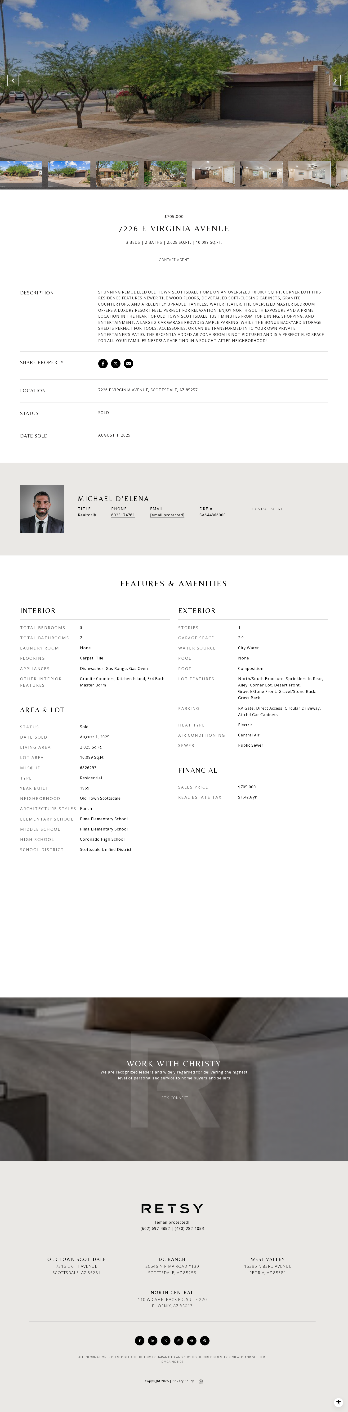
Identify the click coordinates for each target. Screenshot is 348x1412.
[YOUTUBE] (191, 1340)
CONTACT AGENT (267, 509)
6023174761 (123, 515)
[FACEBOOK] (139, 1340)
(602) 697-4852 (155, 1228)
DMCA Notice (172, 1362)
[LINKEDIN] (152, 1340)
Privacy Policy (183, 1381)
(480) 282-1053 (189, 1228)
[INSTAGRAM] (178, 1340)
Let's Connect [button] (174, 1098)
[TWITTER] (165, 1340)
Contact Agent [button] (174, 259)
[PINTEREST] (205, 1340)
